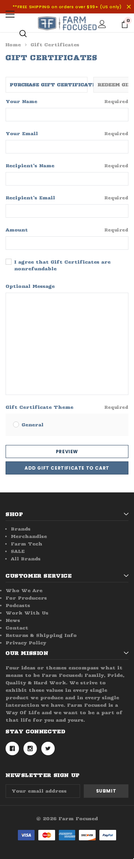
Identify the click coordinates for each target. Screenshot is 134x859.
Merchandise (29, 536)
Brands (21, 529)
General (33, 424)
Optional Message (30, 286)
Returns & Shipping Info (41, 635)
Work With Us (27, 613)
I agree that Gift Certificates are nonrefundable (62, 265)
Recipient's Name (67, 165)
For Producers (26, 598)
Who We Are (24, 590)
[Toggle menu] (10, 14)
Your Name (67, 101)
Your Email (67, 133)
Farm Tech (26, 544)
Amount (67, 230)
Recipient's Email (67, 197)
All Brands (26, 558)
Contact (17, 628)
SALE (18, 551)
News (13, 620)
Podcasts (18, 605)
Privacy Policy (26, 642)
